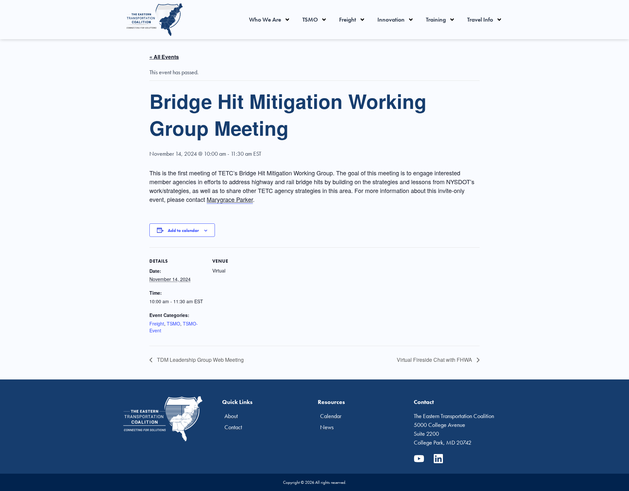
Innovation (391, 19)
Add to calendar (183, 230)
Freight (347, 19)
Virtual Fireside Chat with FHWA (435, 359)
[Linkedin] (438, 458)
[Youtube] (419, 458)
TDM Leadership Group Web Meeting (200, 359)
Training (436, 19)
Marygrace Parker (230, 199)
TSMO (310, 19)
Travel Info (480, 19)
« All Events (164, 57)
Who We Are (265, 19)
